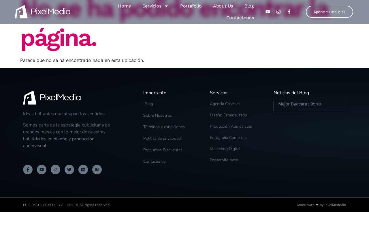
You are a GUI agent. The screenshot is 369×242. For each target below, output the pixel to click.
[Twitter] (69, 169)
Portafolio (191, 6)
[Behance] (97, 169)
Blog (249, 6)
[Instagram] (55, 169)
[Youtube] (41, 169)
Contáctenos (240, 17)
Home (124, 6)
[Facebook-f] (28, 169)
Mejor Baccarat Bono (299, 104)
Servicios (151, 6)
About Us (223, 6)
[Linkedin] (83, 169)
